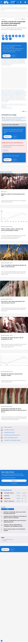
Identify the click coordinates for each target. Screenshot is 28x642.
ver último (5, 150)
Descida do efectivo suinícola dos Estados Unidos (11, 374)
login (13, 55)
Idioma (23, 19)
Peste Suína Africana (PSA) (10, 437)
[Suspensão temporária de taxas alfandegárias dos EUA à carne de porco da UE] (14, 396)
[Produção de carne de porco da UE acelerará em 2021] (14, 325)
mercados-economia (8, 539)
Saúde (2, 191)
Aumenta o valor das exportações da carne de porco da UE (13, 302)
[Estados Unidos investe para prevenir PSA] (14, 181)
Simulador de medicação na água (12, 440)
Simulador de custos (9, 429)
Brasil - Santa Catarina (9, 501)
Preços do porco (8, 427)
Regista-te (6, 55)
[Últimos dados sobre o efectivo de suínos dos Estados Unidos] (14, 216)
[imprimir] (6, 38)
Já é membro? (14, 483)
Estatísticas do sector (9, 432)
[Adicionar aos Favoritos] (3, 38)
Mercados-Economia (5, 226)
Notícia (5, 191)
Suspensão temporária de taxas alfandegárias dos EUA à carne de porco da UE (14, 410)
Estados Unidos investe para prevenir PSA (13, 194)
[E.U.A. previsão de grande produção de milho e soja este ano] (14, 252)
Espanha (6, 495)
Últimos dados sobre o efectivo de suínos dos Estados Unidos (12, 229)
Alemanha (7, 498)
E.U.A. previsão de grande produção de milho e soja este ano (13, 265)
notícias (5, 540)
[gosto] (10, 38)
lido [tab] (7, 509)
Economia (3, 19)
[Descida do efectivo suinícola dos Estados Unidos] (14, 361)
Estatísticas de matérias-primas (12, 435)
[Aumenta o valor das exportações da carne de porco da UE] (14, 289)
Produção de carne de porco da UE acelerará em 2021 (12, 338)
